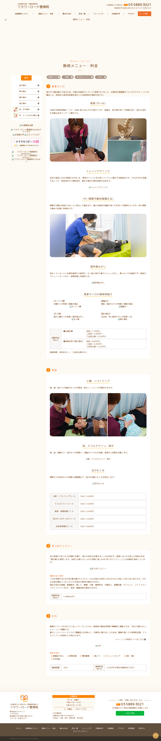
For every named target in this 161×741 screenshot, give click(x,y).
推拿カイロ (52, 77)
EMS (100, 77)
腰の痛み (22, 97)
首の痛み (22, 85)
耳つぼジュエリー (83, 77)
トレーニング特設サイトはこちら (129, 639)
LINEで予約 (130, 713)
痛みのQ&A (67, 14)
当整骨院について (21, 14)
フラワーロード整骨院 (24, 706)
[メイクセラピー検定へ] (26, 142)
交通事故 (110, 728)
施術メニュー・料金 (45, 14)
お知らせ (142, 728)
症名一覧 (82, 14)
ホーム (18, 728)
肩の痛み (22, 91)
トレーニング (98, 14)
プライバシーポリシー (80, 731)
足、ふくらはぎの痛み (28, 115)
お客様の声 (116, 14)
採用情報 (131, 728)
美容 (67, 77)
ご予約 (145, 14)
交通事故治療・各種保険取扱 (33, 6)
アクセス (131, 14)
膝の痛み (22, 103)
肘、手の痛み (24, 109)
